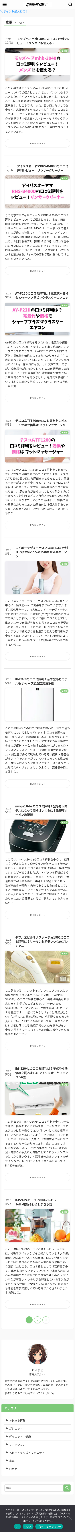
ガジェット (16, 1428)
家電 (12, 1461)
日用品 (13, 1469)
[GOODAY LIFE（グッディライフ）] (37, 4)
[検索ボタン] (70, 4)
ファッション (17, 1444)
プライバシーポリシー (49, 1526)
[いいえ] (70, 1518)
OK (17, 1526)
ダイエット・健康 (20, 1436)
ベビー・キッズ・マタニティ (26, 1452)
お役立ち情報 (17, 1420)
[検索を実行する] (67, 1488)
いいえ (28, 1526)
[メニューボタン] (4, 4)
